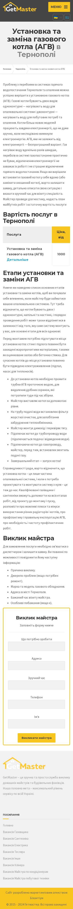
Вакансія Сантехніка (15, 838)
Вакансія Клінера (13, 865)
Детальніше (17, 260)
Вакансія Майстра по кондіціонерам (25, 872)
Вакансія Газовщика (15, 832)
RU (67, 17)
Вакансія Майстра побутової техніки (26, 878)
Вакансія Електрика (15, 845)
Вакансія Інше (11, 858)
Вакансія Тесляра (14, 852)
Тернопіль (20, 69)
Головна (7, 69)
